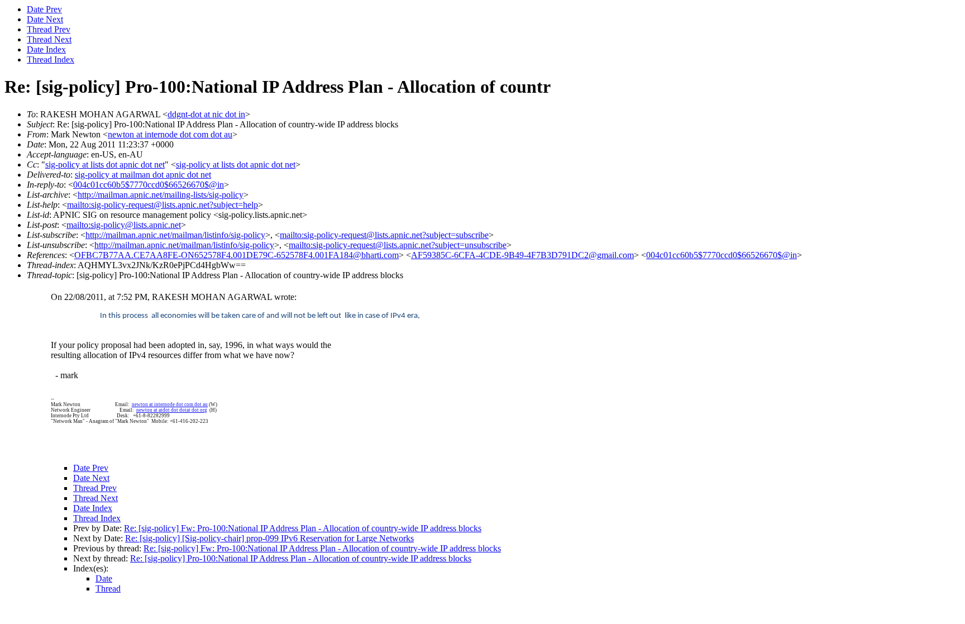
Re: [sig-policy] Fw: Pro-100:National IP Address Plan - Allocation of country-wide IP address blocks (302, 528)
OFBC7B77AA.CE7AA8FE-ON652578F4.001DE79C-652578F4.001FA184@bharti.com (236, 255)
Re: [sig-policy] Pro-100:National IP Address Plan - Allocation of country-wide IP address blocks (300, 558)
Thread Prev (48, 29)
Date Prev (44, 9)
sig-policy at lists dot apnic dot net (105, 164)
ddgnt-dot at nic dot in (206, 114)
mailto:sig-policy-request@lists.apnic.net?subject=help (162, 204)
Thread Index (50, 59)
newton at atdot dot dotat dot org (171, 410)
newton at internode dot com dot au (170, 134)
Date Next (45, 19)
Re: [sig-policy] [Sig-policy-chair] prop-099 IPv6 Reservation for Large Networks (269, 538)
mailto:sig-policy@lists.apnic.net (123, 225)
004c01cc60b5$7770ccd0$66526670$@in (148, 184)
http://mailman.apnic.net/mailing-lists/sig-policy (160, 194)
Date (103, 578)
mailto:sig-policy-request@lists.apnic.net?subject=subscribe (384, 235)
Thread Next (49, 39)
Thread (108, 588)
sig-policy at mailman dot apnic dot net (143, 174)
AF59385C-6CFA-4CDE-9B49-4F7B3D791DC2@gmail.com (522, 255)
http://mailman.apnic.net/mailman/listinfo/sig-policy (175, 235)
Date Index (46, 49)
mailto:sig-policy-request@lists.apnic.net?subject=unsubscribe (398, 245)
